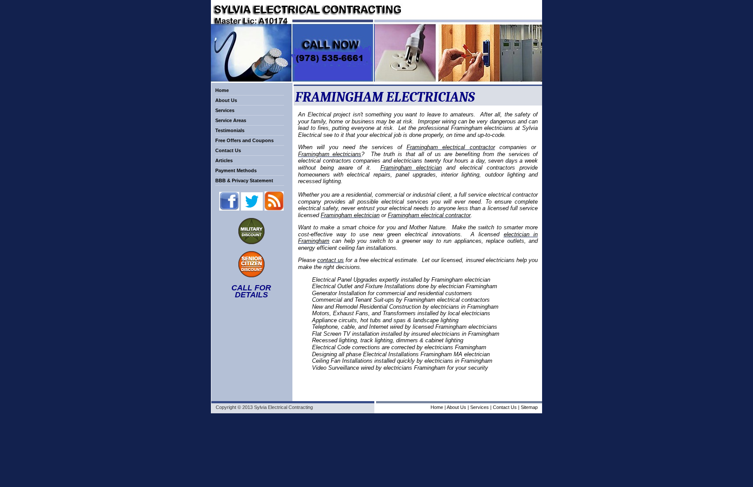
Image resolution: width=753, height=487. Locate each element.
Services (224, 110)
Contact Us (228, 150)
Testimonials (229, 130)
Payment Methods (236, 170)
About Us (226, 100)
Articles (224, 160)
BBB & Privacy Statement (244, 180)
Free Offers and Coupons (244, 140)
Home (222, 90)
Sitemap (529, 407)
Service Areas (230, 120)
